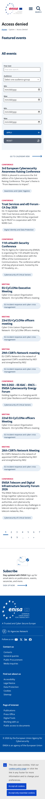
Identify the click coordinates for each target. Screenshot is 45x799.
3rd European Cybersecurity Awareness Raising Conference (21, 169)
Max (5, 96)
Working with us (11, 721)
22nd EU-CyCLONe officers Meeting (18, 419)
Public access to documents (17, 725)
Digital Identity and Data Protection (19, 230)
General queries (11, 656)
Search (38, 12)
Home (4, 29)
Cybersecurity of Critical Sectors (17, 274)
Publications (9, 710)
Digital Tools (9, 718)
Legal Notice (9, 683)
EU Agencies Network (18, 631)
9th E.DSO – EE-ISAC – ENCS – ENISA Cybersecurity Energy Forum (19, 388)
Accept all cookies (16, 786)
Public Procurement (13, 659)
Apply (9, 132)
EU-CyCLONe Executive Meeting (16, 289)
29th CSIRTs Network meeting (21, 353)
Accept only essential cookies (21, 793)
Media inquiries (11, 663)
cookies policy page (17, 769)
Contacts (8, 652)
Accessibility (9, 679)
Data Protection (11, 687)
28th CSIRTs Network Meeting (20, 450)
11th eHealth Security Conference (15, 244)
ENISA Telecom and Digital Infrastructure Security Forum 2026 (20, 486)
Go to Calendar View (20, 156)
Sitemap (7, 694)
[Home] (14, 9)
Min (5, 86)
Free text (7, 66)
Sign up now (9, 585)
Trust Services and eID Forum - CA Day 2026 (21, 205)
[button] (31, 8)
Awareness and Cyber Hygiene (17, 191)
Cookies (7, 690)
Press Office (9, 714)
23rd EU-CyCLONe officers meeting (18, 321)
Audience (8, 76)
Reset (9, 140)
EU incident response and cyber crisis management (20, 305)
